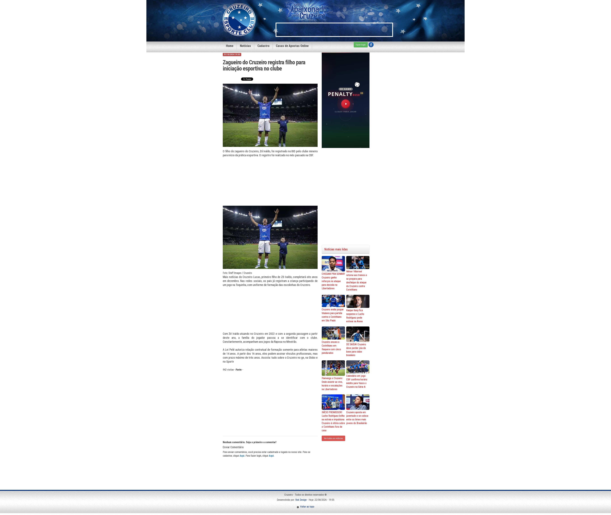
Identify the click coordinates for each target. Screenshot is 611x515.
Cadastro (263, 46)
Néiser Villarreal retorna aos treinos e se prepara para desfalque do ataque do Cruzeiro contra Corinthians (356, 280)
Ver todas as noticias (333, 438)
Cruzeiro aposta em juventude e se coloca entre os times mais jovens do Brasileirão (357, 418)
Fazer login (361, 44)
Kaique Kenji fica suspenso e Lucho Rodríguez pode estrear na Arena (355, 316)
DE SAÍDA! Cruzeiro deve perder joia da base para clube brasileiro (356, 350)
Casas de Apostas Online (292, 46)
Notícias (245, 46)
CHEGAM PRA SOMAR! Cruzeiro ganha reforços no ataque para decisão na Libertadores (333, 281)
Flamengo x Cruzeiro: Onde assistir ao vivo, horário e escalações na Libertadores (332, 384)
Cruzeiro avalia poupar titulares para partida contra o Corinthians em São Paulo (333, 315)
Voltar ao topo (306, 506)
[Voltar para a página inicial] (239, 19)
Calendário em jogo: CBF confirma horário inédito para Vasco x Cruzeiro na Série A (356, 381)
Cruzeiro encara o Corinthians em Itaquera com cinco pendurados (331, 347)
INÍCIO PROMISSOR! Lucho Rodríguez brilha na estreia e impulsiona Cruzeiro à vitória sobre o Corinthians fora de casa (333, 421)
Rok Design (301, 499)
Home (229, 46)
